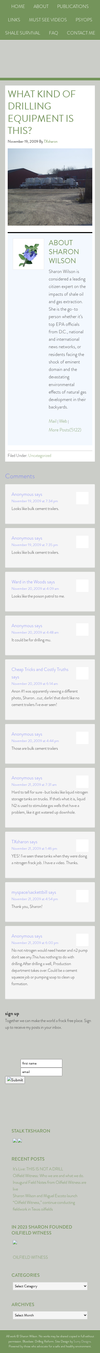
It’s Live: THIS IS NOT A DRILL (38, 1169)
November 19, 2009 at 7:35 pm (35, 544)
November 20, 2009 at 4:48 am (35, 632)
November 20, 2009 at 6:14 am (35, 683)
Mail (53, 421)
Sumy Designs (82, 1341)
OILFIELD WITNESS (30, 1257)
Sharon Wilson (64, 256)
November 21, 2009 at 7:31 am (34, 784)
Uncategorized (39, 455)
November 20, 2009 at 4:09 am (35, 588)
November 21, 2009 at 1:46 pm (34, 848)
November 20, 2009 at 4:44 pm (35, 740)
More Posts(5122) (65, 430)
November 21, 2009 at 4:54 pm (35, 898)
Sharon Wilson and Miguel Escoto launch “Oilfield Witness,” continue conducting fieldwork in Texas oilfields (45, 1202)
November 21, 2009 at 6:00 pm (35, 942)
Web (63, 421)
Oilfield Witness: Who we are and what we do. (48, 1176)
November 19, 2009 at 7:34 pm (35, 501)
